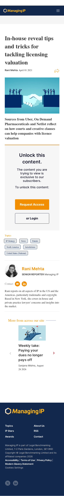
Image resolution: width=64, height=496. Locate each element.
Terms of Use (28, 460)
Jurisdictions (30, 247)
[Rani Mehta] (13, 270)
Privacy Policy (44, 460)
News (23, 241)
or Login (32, 218)
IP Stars (9, 431)
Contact (38, 436)
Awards (9, 436)
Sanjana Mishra (26, 365)
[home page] (14, 11)
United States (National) (16, 253)
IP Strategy (10, 241)
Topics (9, 425)
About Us (39, 425)
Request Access (32, 204)
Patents (35, 241)
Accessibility (12, 460)
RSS (36, 431)
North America (13, 247)
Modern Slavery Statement (19, 464)
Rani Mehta (33, 268)
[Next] (53, 353)
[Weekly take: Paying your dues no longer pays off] (32, 333)
